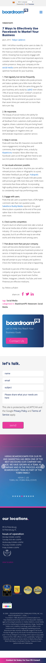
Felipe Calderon (18, 40)
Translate (31, 4)
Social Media (12, 300)
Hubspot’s (34, 174)
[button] (13, 496)
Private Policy (33, 615)
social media (7, 67)
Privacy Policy (20, 410)
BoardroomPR (21, 303)
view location (7, 562)
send (13, 425)
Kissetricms (7, 152)
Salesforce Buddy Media (12, 206)
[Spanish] (14, 2)
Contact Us (16, 341)
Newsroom (32, 303)
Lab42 (29, 89)
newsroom (7, 22)
